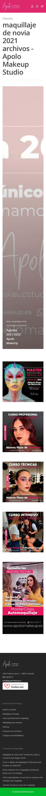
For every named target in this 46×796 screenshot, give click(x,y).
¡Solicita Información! (24, 792)
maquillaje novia (19, 321)
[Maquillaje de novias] (15, 691)
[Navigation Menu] (42, 6)
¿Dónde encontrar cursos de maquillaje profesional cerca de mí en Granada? (19, 787)
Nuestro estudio (9, 709)
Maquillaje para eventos (12, 722)
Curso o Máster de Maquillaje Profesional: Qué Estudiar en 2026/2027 (22, 764)
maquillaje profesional (16, 325)
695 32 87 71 (8, 677)
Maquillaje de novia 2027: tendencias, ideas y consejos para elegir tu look (21, 756)
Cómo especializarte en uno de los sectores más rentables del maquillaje (23, 779)
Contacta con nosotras (12, 731)
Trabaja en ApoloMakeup (13, 735)
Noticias (6, 727)
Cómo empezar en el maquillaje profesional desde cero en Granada (21, 771)
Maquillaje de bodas (11, 714)
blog (8, 321)
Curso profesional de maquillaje (16, 718)
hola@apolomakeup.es (12, 680)
